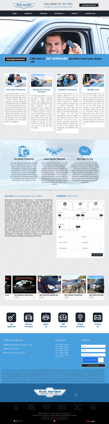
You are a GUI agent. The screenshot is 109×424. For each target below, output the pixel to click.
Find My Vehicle (97, 255)
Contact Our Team (93, 365)
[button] (54, 38)
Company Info (90, 13)
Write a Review (31, 407)
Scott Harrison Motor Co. (63, 413)
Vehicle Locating (31, 409)
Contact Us (46, 409)
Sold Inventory (77, 409)
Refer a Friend (62, 407)
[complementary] (104, 419)
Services (74, 13)
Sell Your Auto (46, 407)
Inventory (28, 13)
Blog (78, 407)
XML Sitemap (93, 407)
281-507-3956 (65, 4)
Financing (43, 13)
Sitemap (93, 405)
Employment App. (77, 405)
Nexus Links (93, 409)
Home (14, 13)
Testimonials (59, 13)
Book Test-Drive (47, 405)
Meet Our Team (62, 409)
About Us (16, 407)
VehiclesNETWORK (53, 415)
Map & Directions (62, 405)
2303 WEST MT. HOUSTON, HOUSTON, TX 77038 (58, 7)
